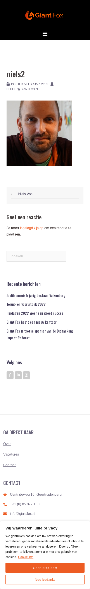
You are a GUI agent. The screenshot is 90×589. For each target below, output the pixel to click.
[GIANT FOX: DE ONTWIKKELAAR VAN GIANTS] (45, 15)
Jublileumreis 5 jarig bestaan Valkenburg (36, 295)
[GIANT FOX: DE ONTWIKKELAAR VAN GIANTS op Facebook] (10, 375)
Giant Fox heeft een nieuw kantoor (32, 322)
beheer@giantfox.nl (23, 89)
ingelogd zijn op (31, 228)
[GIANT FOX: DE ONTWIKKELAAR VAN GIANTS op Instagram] (26, 375)
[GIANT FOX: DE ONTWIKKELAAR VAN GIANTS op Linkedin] (18, 375)
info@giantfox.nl (22, 514)
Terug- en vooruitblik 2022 (26, 304)
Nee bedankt (45, 579)
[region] (45, 555)
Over (7, 444)
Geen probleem (45, 568)
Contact (9, 465)
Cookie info (25, 557)
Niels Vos (25, 194)
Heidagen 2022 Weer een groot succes (35, 313)
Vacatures (11, 454)
